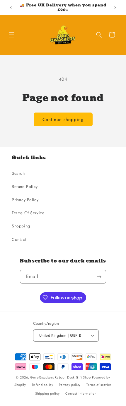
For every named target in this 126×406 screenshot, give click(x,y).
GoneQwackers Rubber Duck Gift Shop (60, 377)
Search (18, 173)
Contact (19, 239)
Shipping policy (47, 393)
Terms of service (99, 384)
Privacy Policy (25, 200)
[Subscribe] (99, 277)
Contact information (80, 393)
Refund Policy (25, 186)
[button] (11, 34)
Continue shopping (63, 119)
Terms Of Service (28, 213)
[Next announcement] (115, 7)
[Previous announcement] (10, 7)
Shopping (21, 226)
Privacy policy (70, 384)
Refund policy (42, 384)
